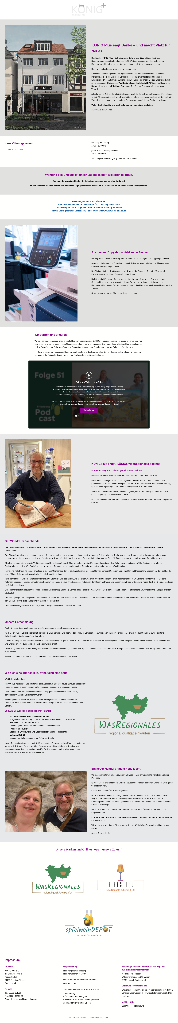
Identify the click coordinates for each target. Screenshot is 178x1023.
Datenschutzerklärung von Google (106, 404)
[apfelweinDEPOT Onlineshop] (89, 923)
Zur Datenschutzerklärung (133, 1006)
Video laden (89, 410)
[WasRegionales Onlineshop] (58, 878)
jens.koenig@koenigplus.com (24, 999)
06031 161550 (15, 993)
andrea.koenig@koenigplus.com (77, 1003)
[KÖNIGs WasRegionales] (132, 713)
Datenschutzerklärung (74, 404)
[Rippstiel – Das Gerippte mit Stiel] (120, 878)
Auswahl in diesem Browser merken (90, 416)
